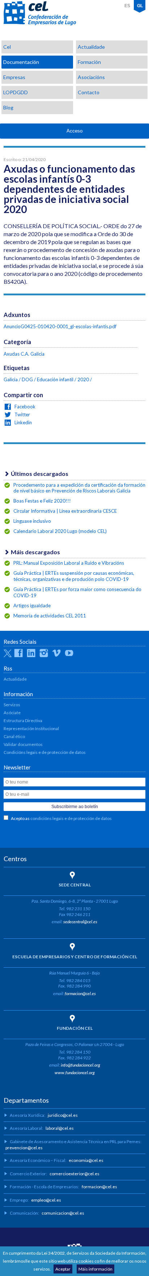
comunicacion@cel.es (63, 1213)
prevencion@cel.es (24, 1147)
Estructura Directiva (23, 720)
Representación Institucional (31, 728)
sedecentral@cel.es (80, 921)
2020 (83, 379)
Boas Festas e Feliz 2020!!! (42, 501)
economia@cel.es (86, 1160)
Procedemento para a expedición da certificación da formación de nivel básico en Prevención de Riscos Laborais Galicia (79, 488)
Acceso (74, 131)
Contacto (88, 92)
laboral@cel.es (60, 1128)
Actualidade (91, 47)
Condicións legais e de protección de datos (45, 752)
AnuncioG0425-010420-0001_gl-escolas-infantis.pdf (60, 326)
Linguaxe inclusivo (32, 521)
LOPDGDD (15, 92)
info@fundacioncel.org (80, 1065)
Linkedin (22, 422)
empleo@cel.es (46, 1200)
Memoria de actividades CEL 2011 (49, 616)
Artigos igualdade (32, 605)
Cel (7, 47)
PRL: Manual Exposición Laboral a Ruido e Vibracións (68, 563)
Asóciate (12, 712)
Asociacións (91, 77)
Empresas (14, 77)
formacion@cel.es (80, 993)
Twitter (21, 414)
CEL (40, 13)
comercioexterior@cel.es (74, 1173)
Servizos (12, 704)
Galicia (11, 379)
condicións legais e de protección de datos (71, 818)
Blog (8, 107)
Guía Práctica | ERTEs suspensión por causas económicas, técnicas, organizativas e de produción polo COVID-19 (73, 576)
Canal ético (14, 736)
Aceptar (63, 1269)
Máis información (95, 1269)
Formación (89, 62)
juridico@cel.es (63, 1115)
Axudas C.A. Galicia (24, 354)
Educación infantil (55, 379)
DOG (27, 379)
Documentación (21, 62)
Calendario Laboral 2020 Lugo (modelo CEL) (60, 531)
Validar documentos (23, 744)
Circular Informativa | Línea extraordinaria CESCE (65, 511)
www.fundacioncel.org (75, 1072)
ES (127, 5)
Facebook (24, 406)
